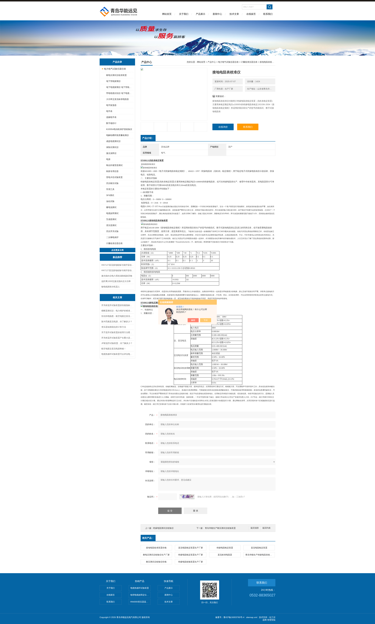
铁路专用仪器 (112, 171)
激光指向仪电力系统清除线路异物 (116, 276)
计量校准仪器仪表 (114, 243)
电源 (108, 159)
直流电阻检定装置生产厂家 (190, 548)
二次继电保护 (112, 237)
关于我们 (183, 14)
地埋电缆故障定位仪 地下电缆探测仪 (140, 595)
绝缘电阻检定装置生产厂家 (190, 555)
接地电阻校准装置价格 (156, 548)
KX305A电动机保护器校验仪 (119, 129)
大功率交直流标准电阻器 (117, 99)
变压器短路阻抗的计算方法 (113, 327)
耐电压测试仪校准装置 (116, 75)
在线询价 (223, 127)
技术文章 (234, 14)
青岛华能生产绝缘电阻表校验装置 (260, 555)
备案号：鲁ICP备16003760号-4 (229, 617)
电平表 (109, 111)
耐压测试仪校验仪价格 (156, 562)
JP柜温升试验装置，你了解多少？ (116, 343)
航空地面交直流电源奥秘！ (113, 348)
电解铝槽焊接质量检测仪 (117, 135)
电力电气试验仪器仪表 (115, 69)
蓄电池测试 (111, 207)
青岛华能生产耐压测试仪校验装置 (220, 528)
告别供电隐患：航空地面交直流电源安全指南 (117, 316)
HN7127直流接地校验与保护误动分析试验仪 (117, 270)
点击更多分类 (117, 250)
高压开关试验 (112, 231)
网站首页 (167, 14)
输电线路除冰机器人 (110, 286)
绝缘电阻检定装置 (225, 548)
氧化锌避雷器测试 (114, 165)
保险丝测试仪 (112, 147)
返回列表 (266, 528)
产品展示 (200, 14)
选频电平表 (111, 117)
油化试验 (110, 201)
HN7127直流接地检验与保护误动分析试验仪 (117, 265)
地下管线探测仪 (113, 81)
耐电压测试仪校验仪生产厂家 (156, 555)
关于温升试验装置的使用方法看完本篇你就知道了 (117, 332)
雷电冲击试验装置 (114, 177)
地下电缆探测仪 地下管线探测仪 (119, 87)
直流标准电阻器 (225, 555)
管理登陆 (271, 620)
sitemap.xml (251, 617)
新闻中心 (217, 14)
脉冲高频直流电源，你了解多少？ (116, 321)
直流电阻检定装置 (259, 548)
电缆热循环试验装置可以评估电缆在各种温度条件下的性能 (117, 354)
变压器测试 (111, 225)
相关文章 (117, 297)
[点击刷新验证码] (187, 496)
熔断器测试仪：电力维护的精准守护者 (117, 311)
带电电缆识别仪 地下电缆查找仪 (119, 93)
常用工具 (110, 189)
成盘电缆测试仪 (113, 141)
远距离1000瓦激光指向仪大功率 (116, 281)
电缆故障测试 (112, 213)
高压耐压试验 (112, 183)
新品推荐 (117, 257)
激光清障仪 (111, 153)
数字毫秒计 (111, 123)
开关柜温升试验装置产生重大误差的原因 (117, 338)
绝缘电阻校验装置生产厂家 (190, 562)
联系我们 (268, 14)
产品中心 (212, 62)
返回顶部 (254, 528)
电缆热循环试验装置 (139, 588)
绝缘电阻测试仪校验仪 (163, 528)
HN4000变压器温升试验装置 (140, 602)
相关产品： (148, 538)
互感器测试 (111, 219)
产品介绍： (148, 138)
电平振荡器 (111, 105)
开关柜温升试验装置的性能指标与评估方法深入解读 (117, 305)
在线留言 (251, 14)
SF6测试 (110, 195)
